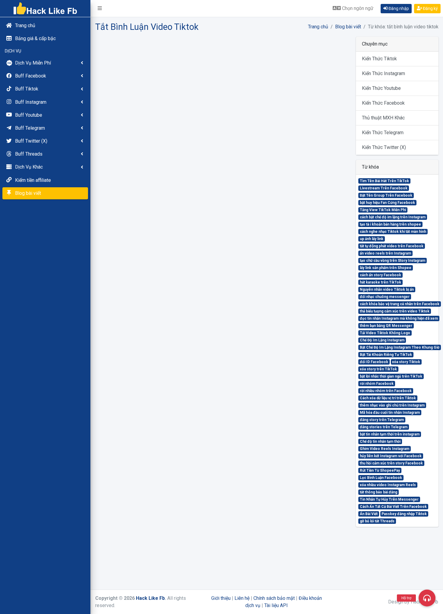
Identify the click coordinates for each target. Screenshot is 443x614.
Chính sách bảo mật (274, 598)
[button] (100, 8)
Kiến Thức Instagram (383, 73)
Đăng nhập (398, 8)
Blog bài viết (348, 27)
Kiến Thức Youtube (381, 88)
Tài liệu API (276, 605)
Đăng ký (430, 8)
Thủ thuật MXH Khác (383, 118)
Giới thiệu (221, 598)
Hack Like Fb (150, 598)
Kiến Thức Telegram (383, 132)
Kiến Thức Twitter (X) (384, 147)
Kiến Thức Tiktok (379, 59)
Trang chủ (318, 27)
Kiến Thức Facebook (383, 103)
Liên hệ (242, 598)
